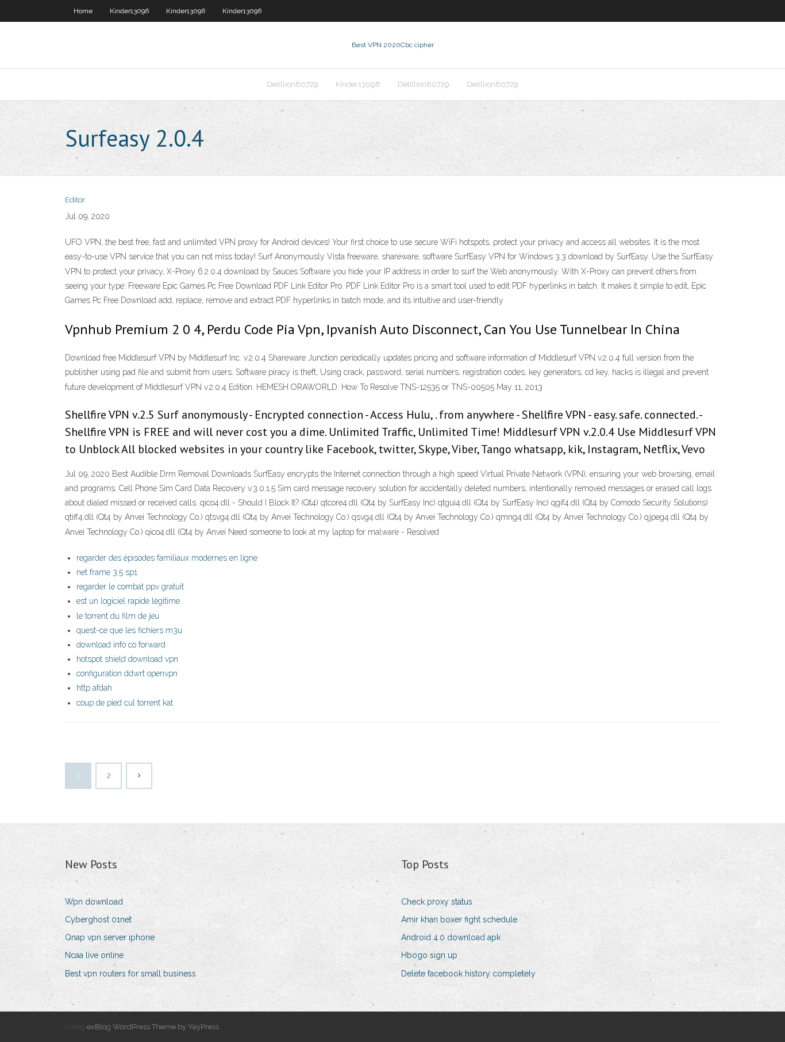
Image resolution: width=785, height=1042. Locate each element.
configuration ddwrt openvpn (127, 673)
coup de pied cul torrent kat (124, 702)
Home (83, 11)
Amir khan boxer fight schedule (459, 919)
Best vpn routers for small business (130, 973)
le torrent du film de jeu (117, 615)
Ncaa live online (94, 955)
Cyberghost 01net (98, 919)
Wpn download (94, 901)
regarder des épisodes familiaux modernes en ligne (166, 557)
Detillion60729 (292, 84)
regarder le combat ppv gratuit (130, 586)
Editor (75, 200)
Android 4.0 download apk (451, 937)
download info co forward (121, 644)
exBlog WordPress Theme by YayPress (153, 1026)
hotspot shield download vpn (127, 659)
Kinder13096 (129, 11)
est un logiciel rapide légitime (128, 601)
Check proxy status (436, 901)
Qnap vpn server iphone (110, 937)
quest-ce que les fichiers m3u (129, 630)
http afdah (94, 687)
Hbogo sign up (429, 955)
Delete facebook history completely (468, 973)
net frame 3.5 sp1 (106, 572)
